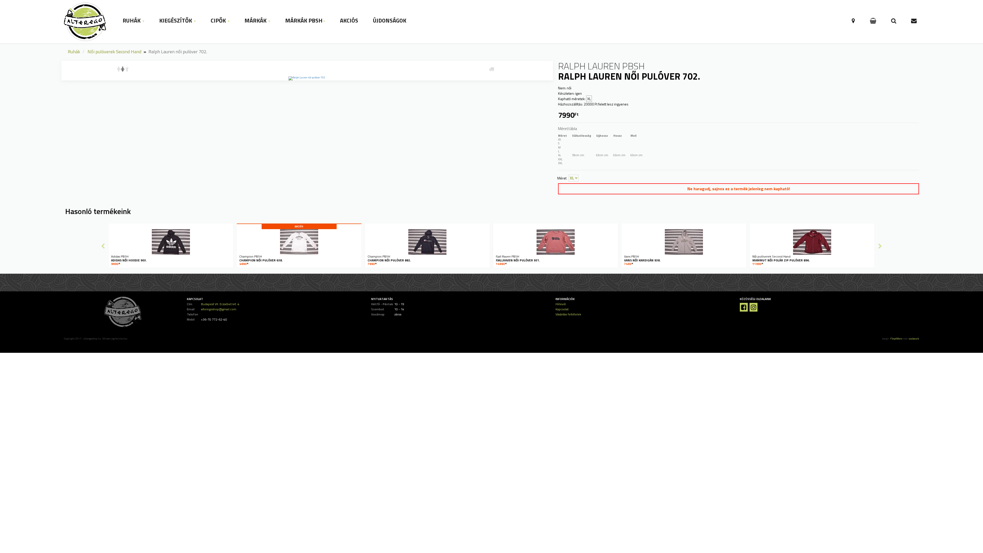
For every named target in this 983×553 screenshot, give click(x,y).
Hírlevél (560, 304)
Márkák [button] (256, 20)
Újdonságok (389, 20)
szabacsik (914, 339)
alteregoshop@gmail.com (218, 309)
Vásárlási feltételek (568, 314)
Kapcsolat (562, 309)
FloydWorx (896, 339)
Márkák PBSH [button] (304, 20)
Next (880, 246)
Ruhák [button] (132, 20)
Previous (102, 246)
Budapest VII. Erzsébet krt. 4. (220, 304)
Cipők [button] (219, 20)
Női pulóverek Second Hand (114, 51)
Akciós (349, 20)
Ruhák (74, 51)
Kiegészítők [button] (176, 20)
